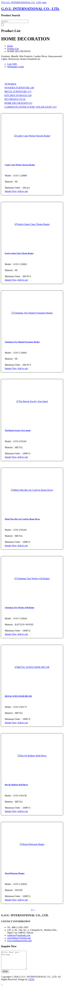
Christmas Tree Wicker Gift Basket (19, 607)
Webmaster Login (15, 66)
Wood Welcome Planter (15, 873)
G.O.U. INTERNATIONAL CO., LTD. (30, 9)
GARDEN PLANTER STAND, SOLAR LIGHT (30, 107)
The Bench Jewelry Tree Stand (17, 430)
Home (10, 46)
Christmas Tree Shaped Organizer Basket (22, 342)
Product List (13, 48)
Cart (12, 64)
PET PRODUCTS (14, 99)
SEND (5, 971)
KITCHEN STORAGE (18, 95)
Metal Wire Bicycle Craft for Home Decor (22, 519)
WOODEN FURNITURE (19, 87)
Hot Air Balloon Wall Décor (16, 785)
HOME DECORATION (18, 103)
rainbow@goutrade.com (18, 935)
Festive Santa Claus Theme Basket (19, 253)
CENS (31, 979)
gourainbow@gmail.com (19, 938)
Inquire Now (11, 191)
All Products (10, 84)
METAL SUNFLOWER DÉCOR (18, 696)
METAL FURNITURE (17, 91)
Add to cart (22, 191)
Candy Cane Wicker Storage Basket (20, 165)
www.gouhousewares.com (19, 940)
